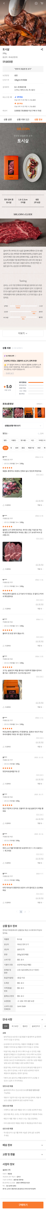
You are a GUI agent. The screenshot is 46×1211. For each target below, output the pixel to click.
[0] (41, 3)
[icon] (4, 3)
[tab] (7, 119)
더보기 (21, 333)
